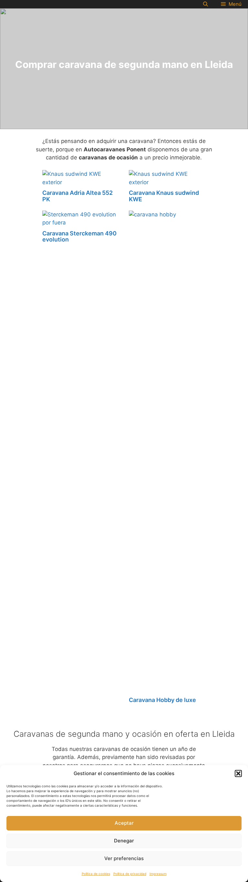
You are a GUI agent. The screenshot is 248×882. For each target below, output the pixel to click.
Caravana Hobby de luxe (162, 700)
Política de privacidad (129, 874)
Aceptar (124, 823)
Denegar (124, 841)
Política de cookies (96, 874)
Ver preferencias (124, 858)
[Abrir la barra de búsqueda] (205, 4)
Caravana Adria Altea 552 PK (77, 196)
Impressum (158, 874)
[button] (238, 773)
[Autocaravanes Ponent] (4, 4)
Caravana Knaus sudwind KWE (164, 196)
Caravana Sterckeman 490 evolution (79, 236)
